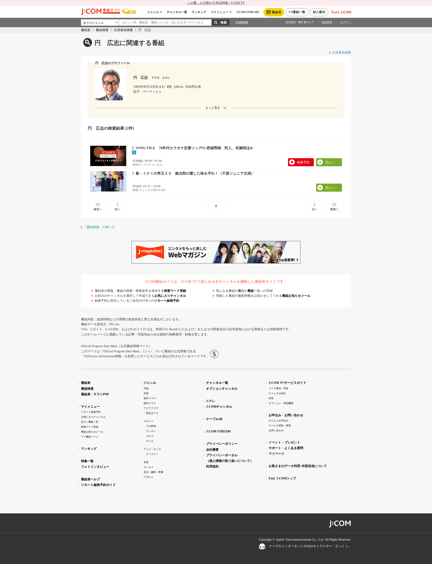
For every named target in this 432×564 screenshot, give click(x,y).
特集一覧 (87, 461)
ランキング (199, 12)
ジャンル (153, 12)
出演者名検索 (123, 30)
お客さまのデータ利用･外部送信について (298, 466)
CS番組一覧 (297, 12)
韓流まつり (152, 413)
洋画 (146, 388)
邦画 (146, 393)
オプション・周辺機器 (281, 403)
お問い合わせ (276, 430)
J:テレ (210, 401)
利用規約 (212, 466)
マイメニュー (219, 12)
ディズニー (152, 454)
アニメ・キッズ (152, 449)
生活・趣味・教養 (153, 472)
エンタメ (148, 467)
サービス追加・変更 (280, 425)
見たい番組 (246, 290)
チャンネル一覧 (177, 12)
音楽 (146, 462)
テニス (149, 441)
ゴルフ (149, 436)
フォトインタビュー (95, 466)
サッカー (151, 431)
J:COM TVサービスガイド (287, 382)
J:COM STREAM (247, 12)
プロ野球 (151, 426)
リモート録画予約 (166, 300)
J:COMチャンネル (219, 406)
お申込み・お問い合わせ (286, 415)
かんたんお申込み (278, 420)
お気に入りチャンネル (170, 295)
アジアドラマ (151, 408)
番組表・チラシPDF (95, 394)
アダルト (148, 477)
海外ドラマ (150, 398)
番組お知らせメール (296, 295)
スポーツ (148, 421)
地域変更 (327, 22)
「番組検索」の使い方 (99, 227)
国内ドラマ (150, 403)
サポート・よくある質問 (286, 448)
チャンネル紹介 (277, 393)
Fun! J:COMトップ (282, 478)
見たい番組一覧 (89, 421)
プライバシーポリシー (222, 443)
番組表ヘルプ (90, 479)
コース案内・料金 (278, 388)
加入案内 (319, 12)
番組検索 (102, 30)
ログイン (345, 22)
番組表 (85, 30)
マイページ (276, 453)
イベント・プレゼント (284, 442)
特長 (271, 398)
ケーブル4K (214, 419)
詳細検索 (242, 22)
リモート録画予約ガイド (98, 485)
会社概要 (212, 449)
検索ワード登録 (175, 290)
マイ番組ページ (89, 436)
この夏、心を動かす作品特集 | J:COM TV (216, 2)
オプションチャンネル (222, 388)
